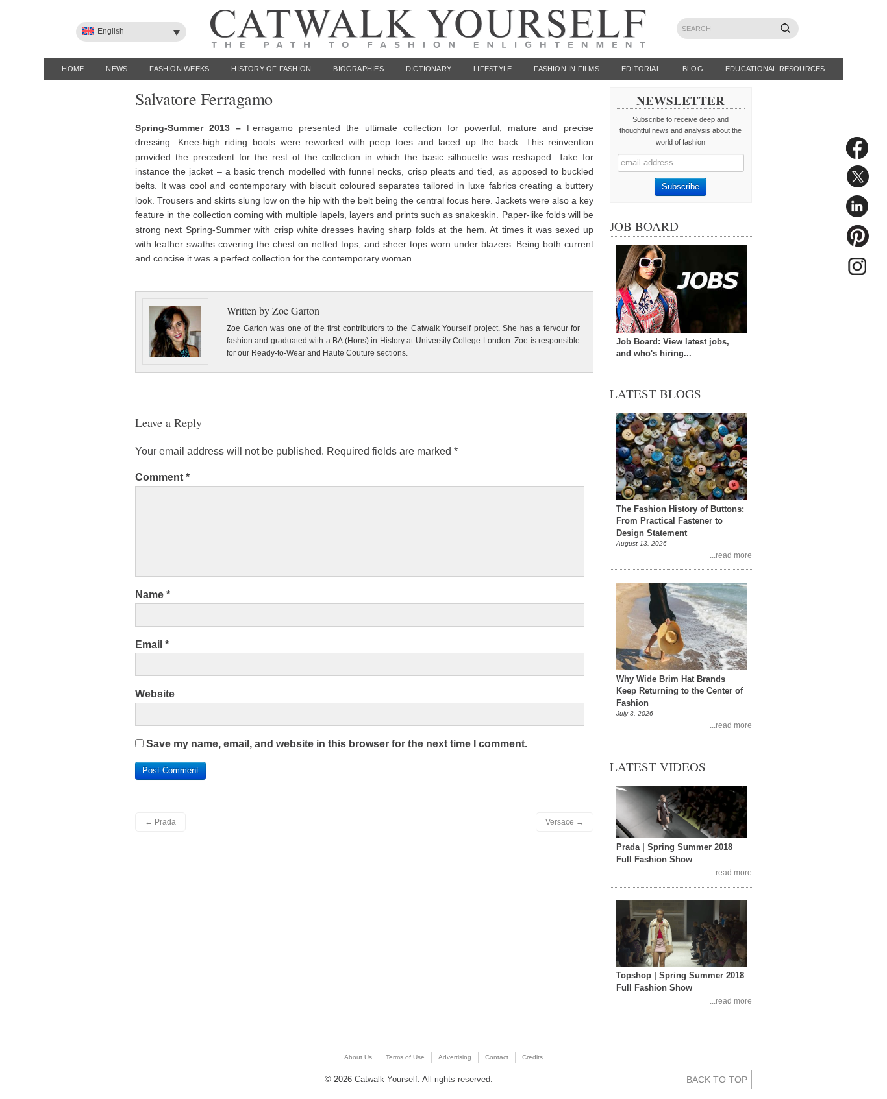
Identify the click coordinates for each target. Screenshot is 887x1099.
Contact (496, 1057)
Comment (162, 477)
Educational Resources (775, 69)
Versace (564, 822)
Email (152, 644)
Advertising (454, 1057)
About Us (358, 1057)
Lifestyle (492, 69)
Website (155, 693)
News (116, 69)
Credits (532, 1057)
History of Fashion (271, 69)
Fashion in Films (566, 69)
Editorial (640, 69)
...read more (731, 555)
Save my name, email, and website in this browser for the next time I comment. (336, 743)
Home (73, 69)
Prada (160, 822)
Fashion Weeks (179, 69)
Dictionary (428, 69)
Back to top (716, 1079)
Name (152, 594)
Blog (692, 69)
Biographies (358, 69)
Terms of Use (405, 1057)
